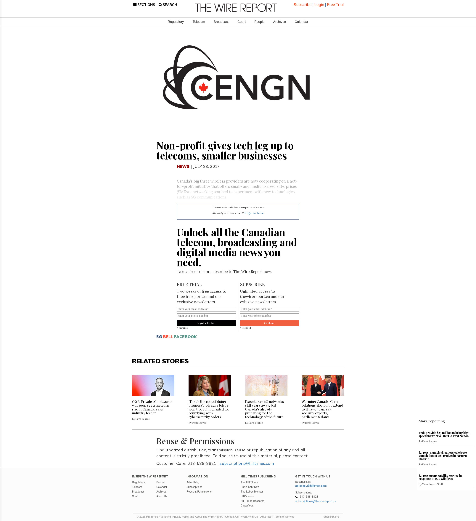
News (183, 166)
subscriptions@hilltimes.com (247, 463)
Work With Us (249, 516)
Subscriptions (331, 516)
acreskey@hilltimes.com (311, 485)
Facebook (185, 336)
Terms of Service (284, 516)
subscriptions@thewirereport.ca (315, 501)
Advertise (265, 516)
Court (241, 21)
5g (159, 336)
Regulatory (176, 21)
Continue (269, 323)
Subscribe (302, 4)
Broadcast (221, 21)
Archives (279, 21)
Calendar (301, 21)
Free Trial (335, 4)
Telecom (199, 21)
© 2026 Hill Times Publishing (154, 516)
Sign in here (254, 213)
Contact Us (232, 516)
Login (319, 4)
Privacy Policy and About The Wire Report (197, 516)
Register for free (206, 323)
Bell (168, 336)
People (259, 21)
